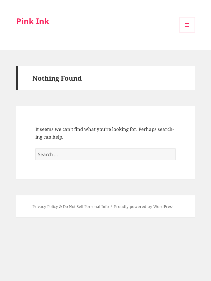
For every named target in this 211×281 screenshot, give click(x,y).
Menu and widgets (187, 32)
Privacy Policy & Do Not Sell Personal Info (70, 206)
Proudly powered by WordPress (143, 206)
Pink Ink (32, 21)
